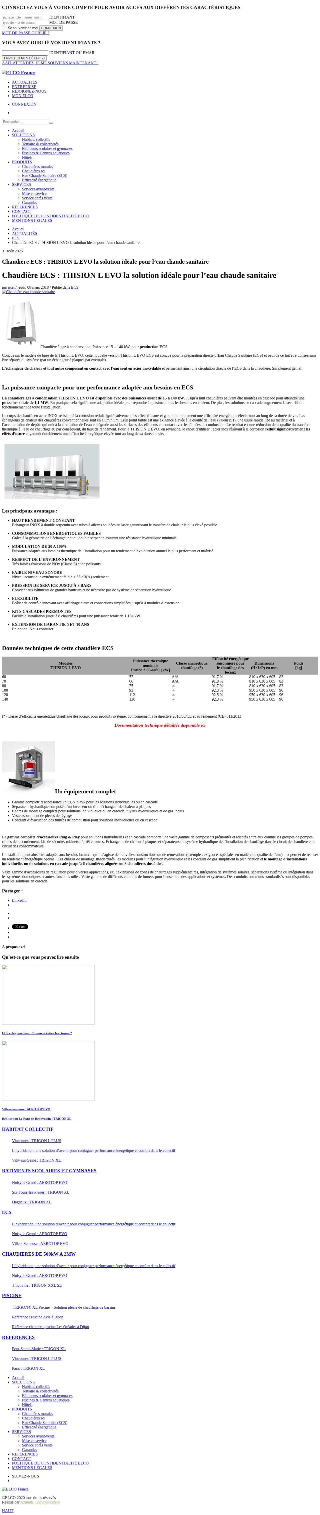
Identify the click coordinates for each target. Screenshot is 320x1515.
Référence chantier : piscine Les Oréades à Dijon (50, 1327)
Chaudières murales (37, 1413)
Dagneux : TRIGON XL (32, 1202)
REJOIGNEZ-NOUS (29, 91)
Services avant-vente (38, 1436)
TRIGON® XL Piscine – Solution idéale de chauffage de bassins (64, 1307)
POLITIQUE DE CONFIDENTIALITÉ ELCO (50, 1463)
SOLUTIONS (23, 1382)
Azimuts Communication (40, 1502)
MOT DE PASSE (63, 22)
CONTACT (21, 1458)
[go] (51, 123)
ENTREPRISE (24, 87)
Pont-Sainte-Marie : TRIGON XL (39, 1349)
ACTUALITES (24, 82)
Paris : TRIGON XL (28, 1368)
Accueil (18, 1377)
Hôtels (27, 1404)
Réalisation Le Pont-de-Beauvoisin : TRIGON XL (37, 1119)
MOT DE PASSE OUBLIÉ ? (25, 33)
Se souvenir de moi (23, 28)
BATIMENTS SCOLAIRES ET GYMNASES (49, 1170)
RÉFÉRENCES (25, 1454)
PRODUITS (22, 1409)
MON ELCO (22, 96)
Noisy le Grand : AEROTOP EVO (39, 1182)
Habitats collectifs (36, 1386)
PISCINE (12, 1295)
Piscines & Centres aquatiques (46, 1400)
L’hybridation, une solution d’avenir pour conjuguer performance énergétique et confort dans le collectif (93, 1150)
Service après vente (37, 1445)
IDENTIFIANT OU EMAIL (72, 53)
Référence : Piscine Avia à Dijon (37, 1317)
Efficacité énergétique (39, 1427)
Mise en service (34, 1440)
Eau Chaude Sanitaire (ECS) (44, 1422)
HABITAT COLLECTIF (28, 1129)
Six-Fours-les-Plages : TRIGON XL (41, 1192)
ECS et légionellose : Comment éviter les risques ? (37, 1033)
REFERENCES (18, 1337)
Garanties (29, 1449)
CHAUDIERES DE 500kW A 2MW (39, 1254)
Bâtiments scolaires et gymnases (47, 1395)
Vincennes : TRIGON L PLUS (36, 1141)
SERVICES (21, 1431)
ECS (74, 287)
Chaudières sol (33, 1418)
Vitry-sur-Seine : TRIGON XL (36, 1160)
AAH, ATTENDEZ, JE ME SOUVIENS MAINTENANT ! (50, 63)
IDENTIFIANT (62, 17)
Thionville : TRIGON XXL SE (37, 1285)
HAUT (8, 1510)
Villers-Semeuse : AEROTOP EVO (26, 1109)
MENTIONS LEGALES (32, 1467)
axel (12, 287)
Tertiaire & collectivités (40, 1391)
